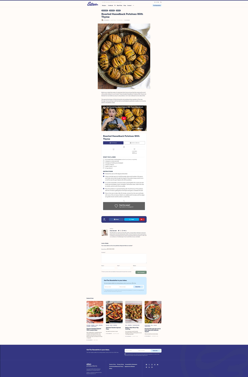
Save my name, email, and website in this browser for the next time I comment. (116, 271)
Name (102, 265)
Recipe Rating (103, 249)
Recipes (118, 10)
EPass (110, 368)
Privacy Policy (120, 364)
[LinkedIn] (149, 367)
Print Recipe (114, 142)
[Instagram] (152, 364)
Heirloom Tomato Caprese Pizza (113, 328)
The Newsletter (157, 5)
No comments (127, 20)
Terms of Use (112, 364)
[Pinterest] (155, 364)
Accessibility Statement (131, 364)
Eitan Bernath (113, 230)
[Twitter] (149, 364)
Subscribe (137, 286)
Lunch (96, 325)
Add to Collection (135, 142)
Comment (103, 252)
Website (134, 265)
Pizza (111, 325)
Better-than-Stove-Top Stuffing (132, 328)
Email (118, 265)
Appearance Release (130, 366)
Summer (88, 326)
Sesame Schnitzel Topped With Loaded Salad (94, 329)
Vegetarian (147, 326)
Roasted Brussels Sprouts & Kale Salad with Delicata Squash (153, 330)
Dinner (92, 325)
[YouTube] (158, 364)
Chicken (88, 325)
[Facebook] (146, 364)
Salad (155, 325)
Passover (112, 10)
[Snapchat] (152, 367)
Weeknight (94, 326)
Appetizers (104, 10)
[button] (156, 2)
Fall (126, 325)
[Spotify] (146, 367)
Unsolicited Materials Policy (116, 366)
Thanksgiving (136, 325)
